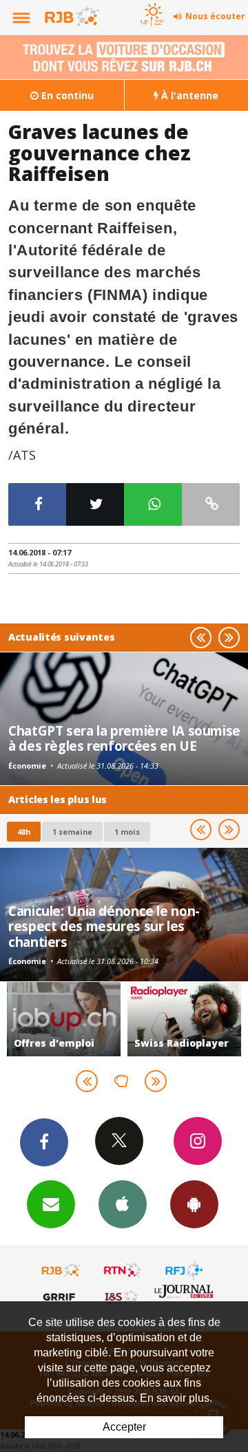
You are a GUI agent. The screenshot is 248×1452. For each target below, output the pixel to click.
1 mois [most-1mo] (127, 831)
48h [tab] (23, 831)
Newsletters (51, 1204)
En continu (66, 95)
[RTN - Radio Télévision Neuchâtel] (122, 1270)
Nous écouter (215, 16)
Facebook (44, 1142)
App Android (194, 1204)
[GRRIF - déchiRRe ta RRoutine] (61, 1296)
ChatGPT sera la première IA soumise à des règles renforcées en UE (124, 738)
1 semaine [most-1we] (72, 831)
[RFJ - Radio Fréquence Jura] (184, 1270)
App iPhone (123, 1204)
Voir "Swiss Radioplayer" (128, 1019)
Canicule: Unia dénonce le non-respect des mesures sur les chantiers (104, 926)
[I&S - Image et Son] (122, 1296)
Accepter (124, 1427)
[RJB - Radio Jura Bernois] (61, 1270)
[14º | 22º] (151, 1)
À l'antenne (188, 95)
